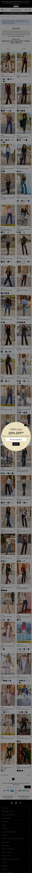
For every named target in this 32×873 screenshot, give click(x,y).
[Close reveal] (25, 425)
